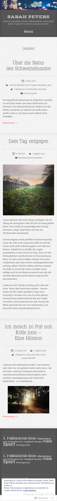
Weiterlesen (10, 123)
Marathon (42, 85)
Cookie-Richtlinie (29, 490)
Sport (49, 85)
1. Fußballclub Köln (19, 438)
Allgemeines (44, 438)
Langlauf (33, 85)
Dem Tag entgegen (28, 141)
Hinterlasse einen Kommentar (30, 158)
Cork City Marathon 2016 (19, 85)
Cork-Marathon (32, 89)
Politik (47, 441)
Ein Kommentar (30, 93)
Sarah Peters (28, 16)
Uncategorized (23, 445)
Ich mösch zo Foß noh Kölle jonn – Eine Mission (28, 332)
